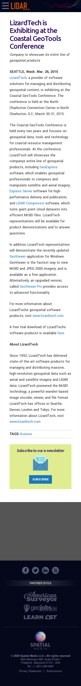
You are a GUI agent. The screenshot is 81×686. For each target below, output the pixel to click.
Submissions (54, 671)
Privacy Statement (30, 671)
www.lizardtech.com (48, 315)
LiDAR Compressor (30, 203)
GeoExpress (49, 167)
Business (26, 434)
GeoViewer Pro (31, 286)
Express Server (21, 191)
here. (61, 333)
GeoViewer (18, 256)
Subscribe (40, 479)
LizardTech (18, 77)
